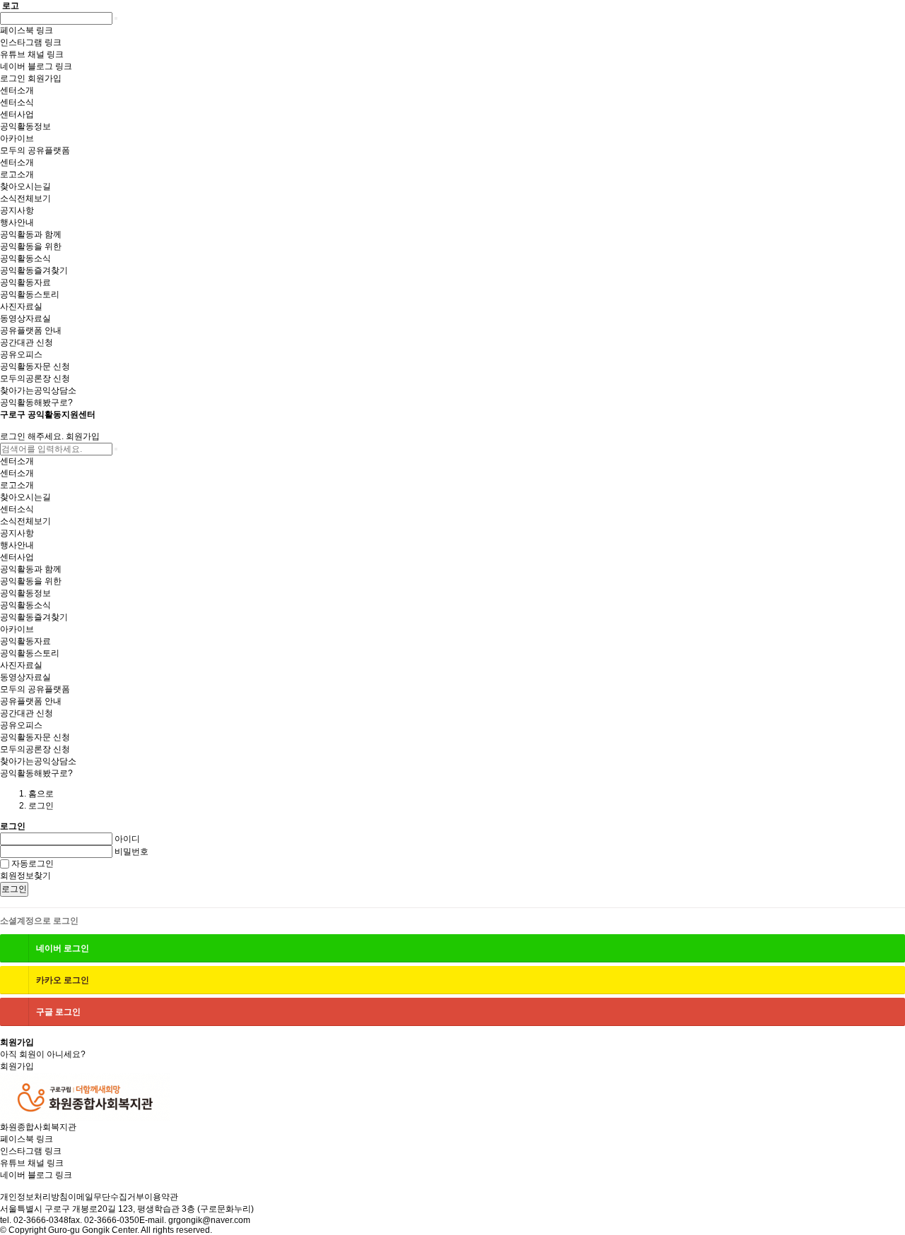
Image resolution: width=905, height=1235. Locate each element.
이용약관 (161, 1197)
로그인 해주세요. (32, 436)
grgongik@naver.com (209, 1220)
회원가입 (83, 436)
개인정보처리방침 (34, 1197)
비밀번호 (131, 852)
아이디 (127, 839)
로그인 (14, 889)
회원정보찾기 (25, 876)
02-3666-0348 (41, 1220)
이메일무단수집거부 (106, 1197)
